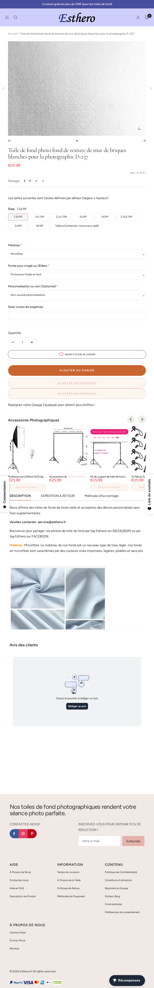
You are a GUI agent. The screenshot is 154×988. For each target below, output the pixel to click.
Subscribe (133, 841)
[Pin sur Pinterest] (30, 181)
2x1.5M (39, 216)
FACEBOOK (40, 536)
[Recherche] (15, 17)
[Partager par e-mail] (43, 181)
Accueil (12, 33)
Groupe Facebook (44, 405)
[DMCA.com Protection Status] (57, 983)
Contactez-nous (19, 880)
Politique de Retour (68, 888)
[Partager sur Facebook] (24, 181)
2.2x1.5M (61, 216)
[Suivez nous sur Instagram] (23, 833)
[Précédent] (9, 140)
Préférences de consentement (122, 912)
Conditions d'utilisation (118, 880)
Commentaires (113, 904)
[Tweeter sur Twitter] (36, 181)
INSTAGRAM (121, 531)
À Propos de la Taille (69, 880)
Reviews (14, 948)
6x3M (39, 226)
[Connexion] (138, 17)
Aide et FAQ (17, 888)
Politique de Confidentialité (121, 872)
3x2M (104, 216)
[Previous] (131, 419)
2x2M (83, 216)
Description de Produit (23, 896)
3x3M (18, 226)
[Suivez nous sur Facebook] (14, 833)
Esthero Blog (112, 896)
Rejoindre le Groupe (116, 888)
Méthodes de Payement (71, 896)
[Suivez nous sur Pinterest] (32, 833)
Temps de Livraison (68, 872)
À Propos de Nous (20, 872)
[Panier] (147, 17)
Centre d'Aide (18, 932)
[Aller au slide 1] (77, 140)
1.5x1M (18, 216)
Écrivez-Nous (17, 940)
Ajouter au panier (27, 487)
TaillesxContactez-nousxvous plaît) (77, 226)
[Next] (142, 419)
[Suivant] (144, 140)
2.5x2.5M (126, 216)
